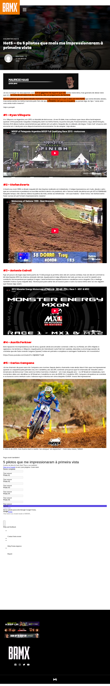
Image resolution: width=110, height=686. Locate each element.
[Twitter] (24, 665)
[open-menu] (24, 10)
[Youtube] (28, 665)
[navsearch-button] (26, 3)
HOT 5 (16, 39)
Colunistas (8, 39)
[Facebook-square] (15, 665)
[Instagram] (20, 665)
